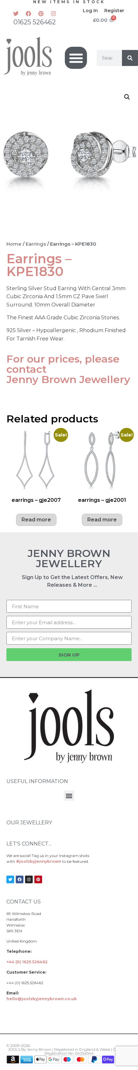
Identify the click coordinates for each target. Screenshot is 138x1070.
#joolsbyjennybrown (38, 861)
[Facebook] (28, 13)
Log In (90, 10)
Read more (36, 520)
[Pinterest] (40, 13)
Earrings (36, 244)
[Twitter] (15, 13)
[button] (76, 58)
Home (14, 244)
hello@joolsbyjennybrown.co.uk (41, 998)
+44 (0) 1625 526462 (26, 962)
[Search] (130, 58)
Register (114, 10)
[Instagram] (53, 13)
